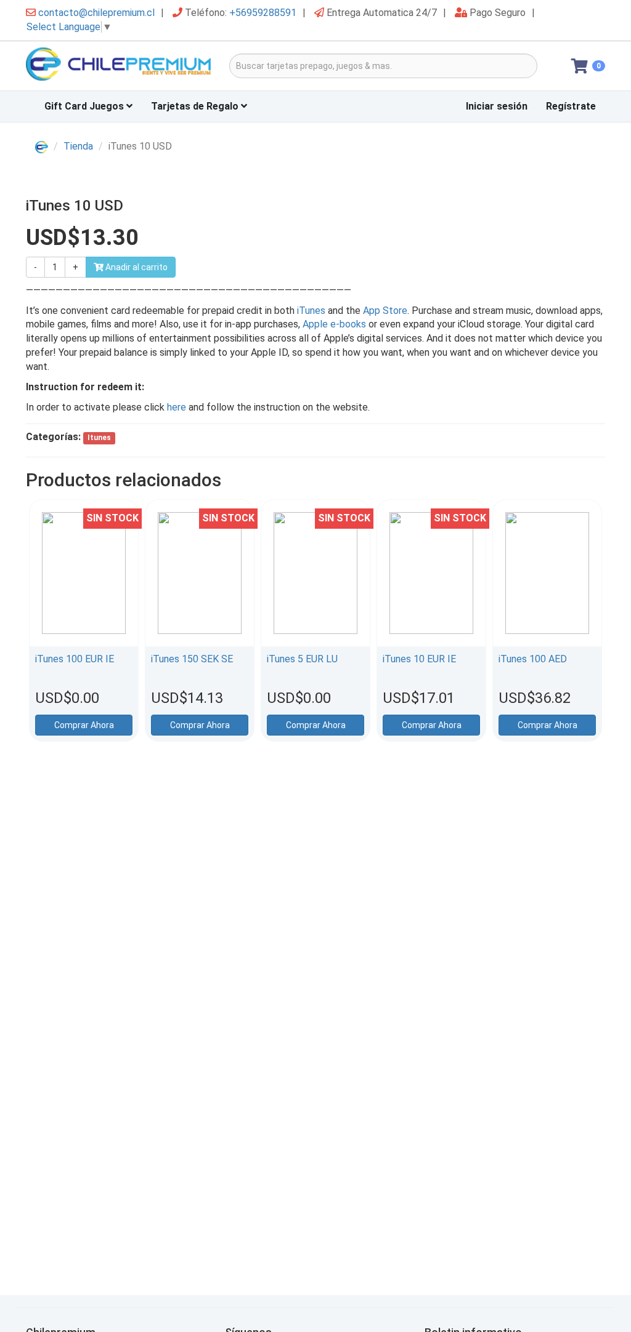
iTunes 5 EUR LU (302, 659)
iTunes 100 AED (533, 659)
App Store (385, 310)
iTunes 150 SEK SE (192, 659)
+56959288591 (262, 12)
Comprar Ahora (84, 725)
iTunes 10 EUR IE (419, 659)
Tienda (78, 146)
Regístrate (571, 106)
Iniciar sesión (496, 106)
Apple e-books (334, 324)
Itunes (99, 437)
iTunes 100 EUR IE (74, 659)
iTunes (311, 310)
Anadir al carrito (136, 267)
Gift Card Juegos (85, 106)
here (178, 407)
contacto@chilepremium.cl (96, 12)
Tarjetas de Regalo (196, 106)
